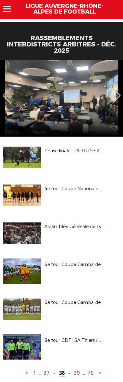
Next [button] (116, 91)
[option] (61, 98)
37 (47, 373)
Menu (10, 9)
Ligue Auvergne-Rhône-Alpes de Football (64, 9)
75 (90, 373)
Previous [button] (6, 91)
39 (77, 373)
